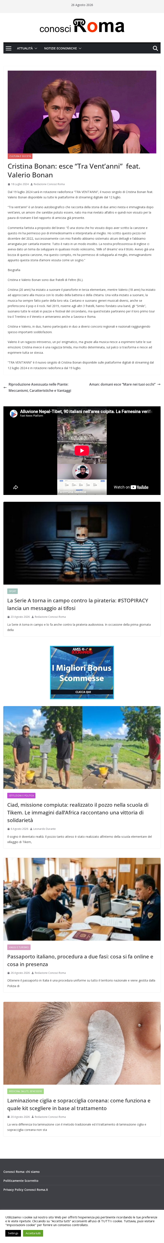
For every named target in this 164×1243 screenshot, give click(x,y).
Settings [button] (13, 1233)
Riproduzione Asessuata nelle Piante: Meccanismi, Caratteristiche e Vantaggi (40, 387)
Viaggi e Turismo (19, 947)
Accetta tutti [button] (33, 1233)
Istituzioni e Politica (21, 795)
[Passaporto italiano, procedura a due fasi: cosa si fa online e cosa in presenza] (82, 899)
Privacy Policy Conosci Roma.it (25, 1190)
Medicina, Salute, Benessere (25, 1091)
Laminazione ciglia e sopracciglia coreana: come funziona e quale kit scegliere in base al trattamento (79, 1104)
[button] (35, 48)
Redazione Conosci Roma (49, 184)
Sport (12, 591)
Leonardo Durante (44, 829)
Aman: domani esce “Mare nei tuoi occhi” (122, 384)
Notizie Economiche (60, 48)
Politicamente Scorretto (20, 1181)
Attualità (25, 48)
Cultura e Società (20, 156)
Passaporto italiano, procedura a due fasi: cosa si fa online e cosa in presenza (80, 960)
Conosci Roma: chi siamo (21, 1172)
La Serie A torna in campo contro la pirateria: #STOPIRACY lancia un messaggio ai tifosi (77, 604)
